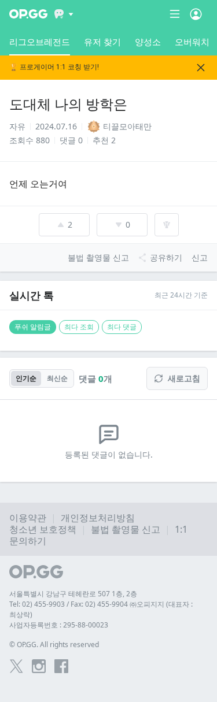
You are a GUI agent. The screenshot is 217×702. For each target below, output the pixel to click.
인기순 (26, 378)
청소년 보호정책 (42, 529)
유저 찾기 (102, 41)
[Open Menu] (196, 13)
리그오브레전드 (39, 41)
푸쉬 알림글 (32, 327)
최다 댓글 (122, 327)
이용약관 (27, 517)
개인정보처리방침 (98, 517)
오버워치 (192, 41)
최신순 (57, 378)
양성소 (148, 41)
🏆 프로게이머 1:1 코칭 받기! (54, 67)
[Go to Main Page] (28, 13)
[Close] (201, 68)
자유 (17, 126)
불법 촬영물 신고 (125, 529)
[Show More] (64, 13)
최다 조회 (79, 327)
